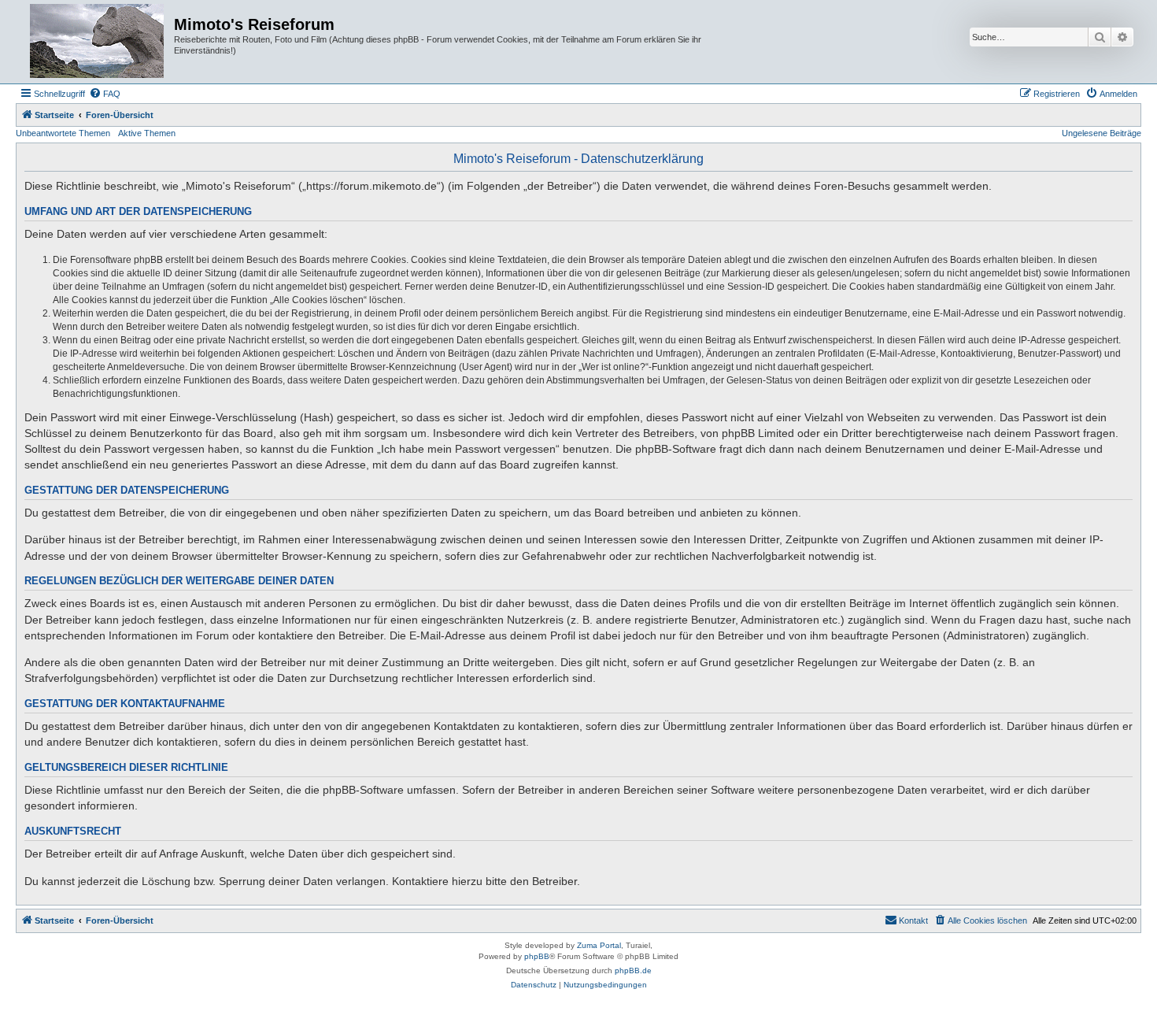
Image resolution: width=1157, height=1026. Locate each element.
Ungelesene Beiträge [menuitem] (1101, 133)
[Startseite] (97, 42)
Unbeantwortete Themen (63, 133)
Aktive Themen (147, 133)
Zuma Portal (599, 945)
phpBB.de (633, 970)
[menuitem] (104, 93)
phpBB (536, 956)
